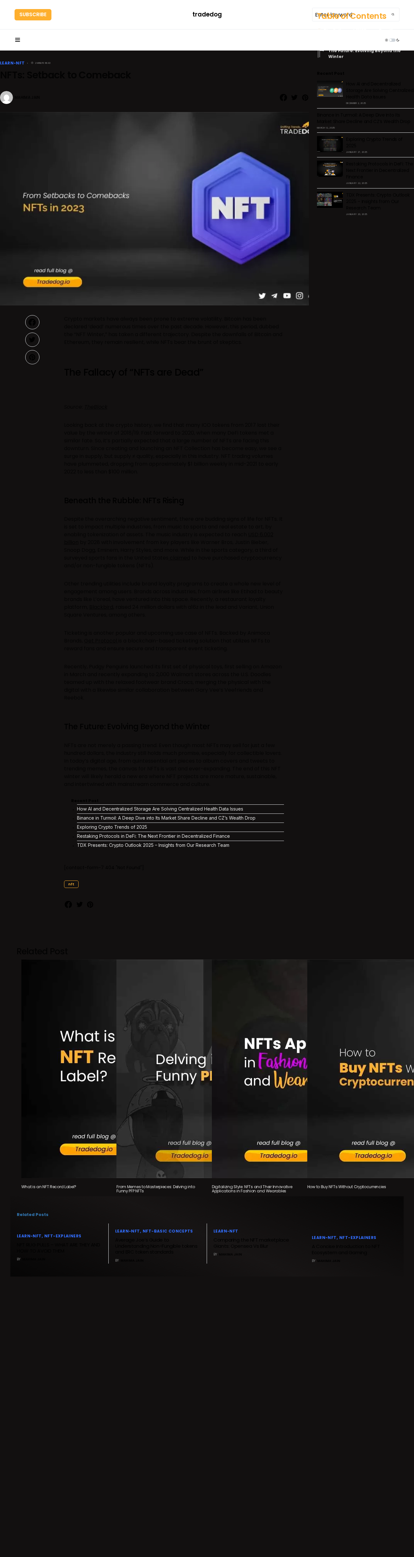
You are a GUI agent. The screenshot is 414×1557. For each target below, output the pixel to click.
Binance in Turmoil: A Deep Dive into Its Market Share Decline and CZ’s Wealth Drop (166, 818)
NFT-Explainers (62, 1236)
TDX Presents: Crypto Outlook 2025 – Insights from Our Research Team (153, 845)
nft (71, 884)
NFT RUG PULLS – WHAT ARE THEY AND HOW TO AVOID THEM (58, 1247)
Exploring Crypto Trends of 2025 (112, 827)
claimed (179, 558)
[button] (17, 40)
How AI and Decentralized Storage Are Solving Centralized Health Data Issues (160, 809)
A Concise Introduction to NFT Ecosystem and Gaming (346, 1249)
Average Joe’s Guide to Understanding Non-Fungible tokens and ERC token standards (156, 1246)
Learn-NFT (12, 63)
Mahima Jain (27, 97)
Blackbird (101, 607)
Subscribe (33, 14)
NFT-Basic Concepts (168, 1231)
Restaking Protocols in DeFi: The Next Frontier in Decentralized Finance (153, 836)
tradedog (207, 14)
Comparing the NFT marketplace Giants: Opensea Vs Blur (251, 1242)
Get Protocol (101, 640)
